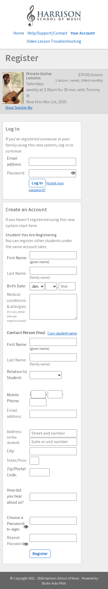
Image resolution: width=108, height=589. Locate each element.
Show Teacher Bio (19, 108)
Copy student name (62, 333)
